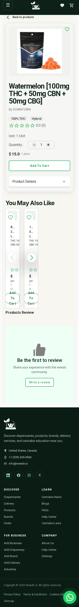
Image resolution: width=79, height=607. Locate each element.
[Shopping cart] (71, 5)
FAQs (45, 510)
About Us (48, 543)
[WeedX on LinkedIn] (8, 475)
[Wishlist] (62, 5)
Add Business (13, 543)
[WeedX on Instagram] (29, 475)
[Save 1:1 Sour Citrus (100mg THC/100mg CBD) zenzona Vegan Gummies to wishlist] (29, 217)
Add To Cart (39, 166)
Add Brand (11, 556)
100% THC (18, 118)
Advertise (10, 569)
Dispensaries (12, 497)
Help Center (49, 516)
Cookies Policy (58, 594)
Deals (7, 523)
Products (9, 510)
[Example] (67, 29)
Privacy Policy (12, 594)
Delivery (9, 503)
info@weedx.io (18, 463)
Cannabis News (51, 497)
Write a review (39, 382)
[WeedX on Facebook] (18, 475)
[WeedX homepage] (35, 5)
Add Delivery (12, 562)
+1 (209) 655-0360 (20, 457)
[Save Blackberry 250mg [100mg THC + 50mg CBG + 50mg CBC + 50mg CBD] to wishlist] (10, 217)
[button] (39, 181)
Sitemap (47, 556)
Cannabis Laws (51, 523)
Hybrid (36, 118)
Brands (8, 516)
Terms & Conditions (35, 594)
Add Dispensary (14, 549)
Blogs (45, 503)
